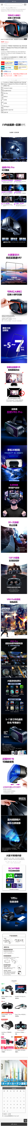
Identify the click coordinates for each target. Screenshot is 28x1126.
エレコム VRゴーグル (11, 8)
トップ (2, 8)
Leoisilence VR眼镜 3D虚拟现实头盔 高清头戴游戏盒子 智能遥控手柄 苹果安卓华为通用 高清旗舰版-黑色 (13, 10)
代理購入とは (7, 71)
